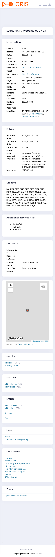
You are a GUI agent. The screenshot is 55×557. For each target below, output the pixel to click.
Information (10, 466)
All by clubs (10, 387)
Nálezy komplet (12, 477)
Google (21, 344)
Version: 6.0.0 (26, 549)
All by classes (11, 384)
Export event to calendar (16, 495)
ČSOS (39, 553)
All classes (10, 363)
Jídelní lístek (10, 460)
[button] (27, 309)
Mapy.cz (29, 344)
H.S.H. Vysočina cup (31, 74)
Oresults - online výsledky (16, 439)
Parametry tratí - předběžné (17, 463)
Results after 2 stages (15, 471)
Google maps (35, 113)
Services (8, 413)
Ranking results (12, 365)
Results (8, 474)
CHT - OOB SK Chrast (31, 67)
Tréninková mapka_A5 (15, 469)
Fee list (8, 418)
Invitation (9, 458)
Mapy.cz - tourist (29, 116)
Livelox (8, 436)
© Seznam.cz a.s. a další (39, 341)
